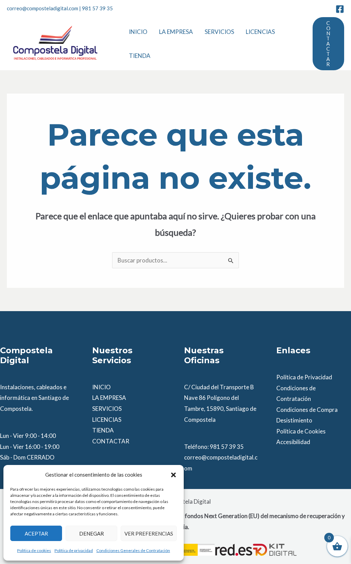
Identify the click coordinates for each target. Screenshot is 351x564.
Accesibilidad (293, 441)
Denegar (91, 533)
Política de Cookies (301, 431)
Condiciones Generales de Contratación (133, 550)
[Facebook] (340, 9)
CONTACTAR (110, 441)
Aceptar (36, 533)
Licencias (260, 31)
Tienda (139, 55)
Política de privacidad (74, 550)
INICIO (101, 387)
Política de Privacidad (304, 377)
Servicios (219, 31)
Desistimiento (294, 420)
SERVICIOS (107, 408)
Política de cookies (34, 550)
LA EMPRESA (109, 397)
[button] (173, 474)
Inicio (138, 31)
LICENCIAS (106, 419)
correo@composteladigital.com (42, 8)
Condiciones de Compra (307, 409)
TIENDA (103, 430)
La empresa (176, 31)
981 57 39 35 (97, 8)
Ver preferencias (148, 533)
